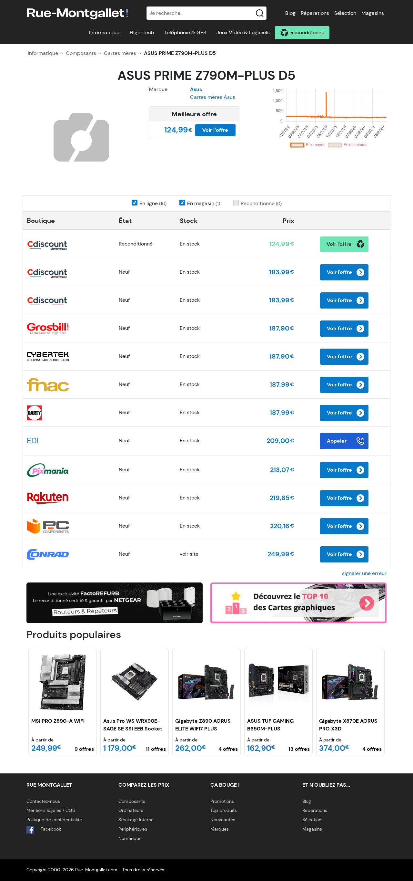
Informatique (104, 32)
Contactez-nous (43, 801)
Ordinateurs (130, 810)
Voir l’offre (215, 130)
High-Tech (142, 32)
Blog (290, 13)
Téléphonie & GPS (185, 32)
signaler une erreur (364, 573)
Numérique (130, 838)
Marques (219, 829)
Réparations (315, 13)
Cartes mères (120, 53)
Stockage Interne (136, 820)
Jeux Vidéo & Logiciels (243, 32)
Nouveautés (222, 820)
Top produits (223, 810)
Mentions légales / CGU (50, 810)
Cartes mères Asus (212, 97)
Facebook (50, 829)
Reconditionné (307, 32)
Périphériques (132, 829)
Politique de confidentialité (54, 820)
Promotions (222, 801)
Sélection (345, 13)
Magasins (372, 13)
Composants (81, 53)
